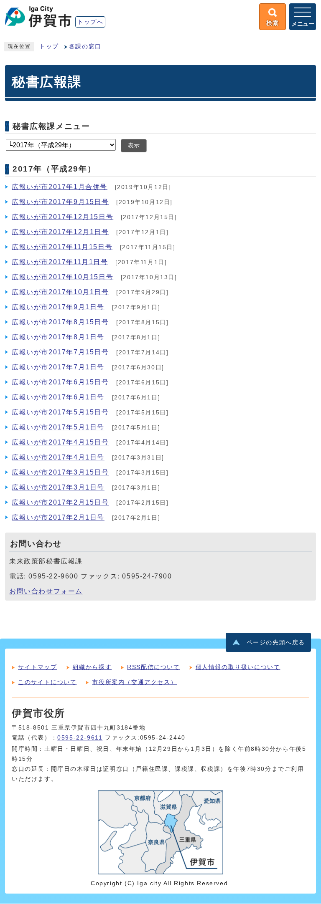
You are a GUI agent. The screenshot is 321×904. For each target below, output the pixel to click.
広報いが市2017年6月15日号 (60, 382)
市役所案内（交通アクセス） (134, 682)
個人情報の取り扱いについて (238, 667)
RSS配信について (153, 667)
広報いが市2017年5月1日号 (58, 427)
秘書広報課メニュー (51, 125)
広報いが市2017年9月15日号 (60, 201)
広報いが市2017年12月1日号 (60, 231)
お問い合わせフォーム (46, 591)
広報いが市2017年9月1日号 (58, 307)
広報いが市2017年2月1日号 (58, 517)
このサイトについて (47, 682)
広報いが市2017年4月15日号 (60, 442)
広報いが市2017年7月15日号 (60, 352)
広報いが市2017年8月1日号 (58, 337)
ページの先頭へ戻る (276, 642)
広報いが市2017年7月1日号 (58, 367)
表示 (134, 145)
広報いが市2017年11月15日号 (62, 246)
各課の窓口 (85, 46)
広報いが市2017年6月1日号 (58, 397)
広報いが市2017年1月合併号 (59, 186)
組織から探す (92, 667)
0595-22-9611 (79, 738)
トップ (49, 46)
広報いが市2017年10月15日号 (62, 276)
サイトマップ (37, 667)
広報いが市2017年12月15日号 (62, 216)
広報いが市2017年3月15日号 (60, 472)
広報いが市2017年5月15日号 (60, 412)
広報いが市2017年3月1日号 (58, 487)
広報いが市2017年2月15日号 (60, 502)
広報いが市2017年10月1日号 (60, 291)
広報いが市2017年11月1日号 (60, 261)
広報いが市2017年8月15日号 (60, 322)
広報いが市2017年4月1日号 (58, 457)
